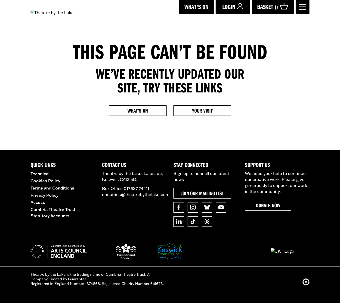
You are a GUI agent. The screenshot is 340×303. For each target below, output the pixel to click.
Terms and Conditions (52, 188)
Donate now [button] (268, 205)
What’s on (137, 110)
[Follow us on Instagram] (193, 207)
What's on (196, 7)
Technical (40, 173)
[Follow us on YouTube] (221, 207)
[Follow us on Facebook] (178, 207)
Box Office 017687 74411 (125, 188)
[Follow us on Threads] (207, 221)
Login (228, 7)
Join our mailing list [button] (202, 193)
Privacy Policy (45, 195)
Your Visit (202, 110)
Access (38, 202)
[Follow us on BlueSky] (207, 207)
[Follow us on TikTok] (193, 221)
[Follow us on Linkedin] (178, 221)
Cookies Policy (45, 181)
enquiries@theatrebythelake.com (136, 194)
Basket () (267, 7)
